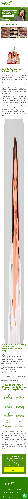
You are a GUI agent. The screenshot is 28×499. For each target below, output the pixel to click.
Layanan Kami (18, 489)
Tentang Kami (7, 489)
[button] (25, 3)
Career (18, 492)
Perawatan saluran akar (10, 75)
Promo (5, 492)
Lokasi (11, 492)
